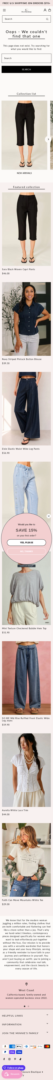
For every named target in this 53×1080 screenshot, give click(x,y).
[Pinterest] (15, 1059)
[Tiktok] (20, 1059)
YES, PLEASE (26, 542)
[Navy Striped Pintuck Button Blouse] (26, 319)
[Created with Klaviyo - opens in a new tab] (27, 565)
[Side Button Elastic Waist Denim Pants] (26, 498)
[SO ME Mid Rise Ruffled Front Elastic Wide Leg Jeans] (26, 678)
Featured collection (26, 187)
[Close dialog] (49, 516)
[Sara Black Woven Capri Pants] (26, 229)
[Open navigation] (10, 9)
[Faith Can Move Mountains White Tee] (26, 860)
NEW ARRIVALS (24, 173)
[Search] (47, 19)
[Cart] (49, 10)
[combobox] (26, 19)
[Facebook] (4, 1059)
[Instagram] (9, 1059)
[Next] (48, 139)
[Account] (45, 10)
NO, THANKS (26, 551)
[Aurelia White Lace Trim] (26, 770)
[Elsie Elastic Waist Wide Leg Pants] (26, 408)
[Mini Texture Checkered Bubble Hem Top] (26, 588)
